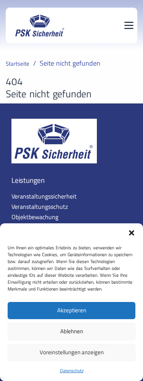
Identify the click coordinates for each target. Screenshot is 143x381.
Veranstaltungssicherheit (44, 196)
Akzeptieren (71, 310)
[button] (131, 233)
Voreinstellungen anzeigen (72, 352)
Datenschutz (72, 370)
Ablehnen (71, 331)
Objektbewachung (34, 216)
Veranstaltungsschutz (39, 206)
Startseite (17, 63)
